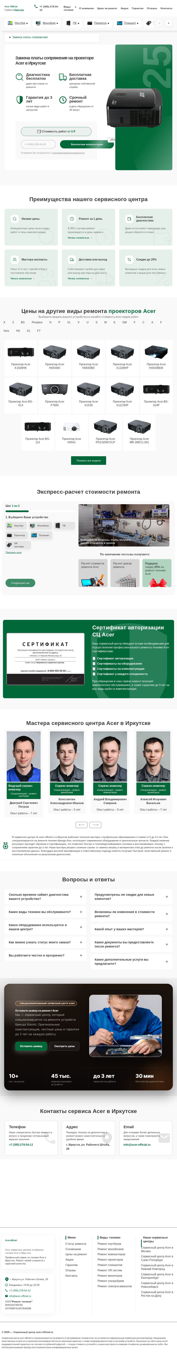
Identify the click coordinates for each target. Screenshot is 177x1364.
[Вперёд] (168, 23)
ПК (75, 23)
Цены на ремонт (107, 8)
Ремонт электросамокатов (115, 1286)
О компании (86, 8)
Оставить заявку (31, 1046)
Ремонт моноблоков (111, 1249)
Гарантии (137, 8)
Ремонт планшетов (110, 1265)
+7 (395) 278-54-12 (49, 8)
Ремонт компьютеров (111, 1254)
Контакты (166, 8)
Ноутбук (20, 23)
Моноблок (49, 23)
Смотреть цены (64, 1046)
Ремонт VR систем (110, 1270)
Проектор (100, 23)
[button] (81, 825)
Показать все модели (89, 460)
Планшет (130, 23)
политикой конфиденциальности (68, 153)
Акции (124, 8)
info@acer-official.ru (137, 1144)
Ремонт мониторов (110, 1275)
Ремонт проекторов (110, 1259)
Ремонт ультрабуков (111, 1280)
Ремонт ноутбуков (109, 1243)
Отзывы (152, 8)
